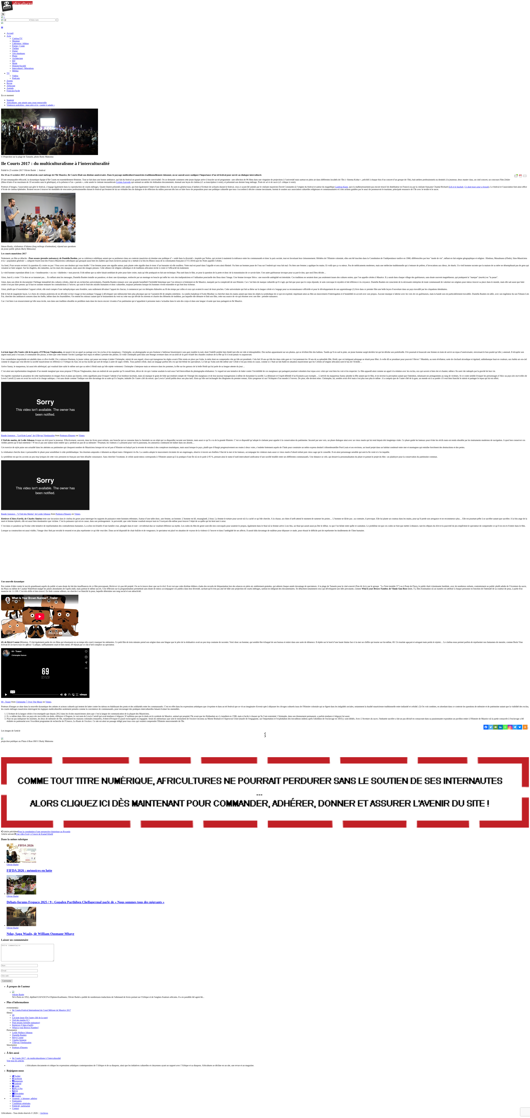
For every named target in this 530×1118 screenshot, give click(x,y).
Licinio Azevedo (123, 182)
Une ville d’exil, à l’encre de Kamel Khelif (34, 834)
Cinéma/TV (17, 38)
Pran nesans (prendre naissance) (26, 1022)
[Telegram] (514, 727)
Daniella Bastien (19, 1035)
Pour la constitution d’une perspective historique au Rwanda (44, 831)
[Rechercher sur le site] (3, 14)
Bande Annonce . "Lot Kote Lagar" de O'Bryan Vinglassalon (28, 435)
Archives (44, 1113)
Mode (14, 63)
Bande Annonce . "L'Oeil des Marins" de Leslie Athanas (25, 514)
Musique (16, 41)
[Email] (495, 727)
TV (8, 73)
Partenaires (17, 1101)
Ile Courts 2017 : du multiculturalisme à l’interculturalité (36, 1058)
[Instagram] (510, 727)
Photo (14, 56)
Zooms (10, 81)
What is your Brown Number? (25, 1027)
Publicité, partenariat (21, 1106)
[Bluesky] (519, 727)
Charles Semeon (19, 1040)
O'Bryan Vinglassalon (21, 1042)
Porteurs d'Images (67, 435)
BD (13, 61)
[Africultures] (17, 11)
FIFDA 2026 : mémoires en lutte (29, 870)
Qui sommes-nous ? (16, 1065)
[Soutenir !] (265, 792)
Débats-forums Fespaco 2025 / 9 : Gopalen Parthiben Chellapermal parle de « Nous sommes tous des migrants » (85, 902)
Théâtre (15, 48)
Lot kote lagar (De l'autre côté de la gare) (30, 1017)
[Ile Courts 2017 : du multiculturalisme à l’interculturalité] (49, 154)
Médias (15, 71)
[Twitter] (490, 727)
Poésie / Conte (18, 46)
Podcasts (16, 78)
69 (13, 1015)
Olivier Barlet (12, 864)
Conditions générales (21, 1103)
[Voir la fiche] (13, 992)
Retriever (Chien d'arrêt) (22, 1025)
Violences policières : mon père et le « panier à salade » (31, 105)
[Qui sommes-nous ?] (2, 23)
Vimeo (81, 435)
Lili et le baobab (456, 187)
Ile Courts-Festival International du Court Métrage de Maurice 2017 (41, 1010)
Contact (15, 1108)
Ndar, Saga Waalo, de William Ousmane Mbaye (40, 934)
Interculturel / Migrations (23, 68)
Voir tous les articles (15, 1061)
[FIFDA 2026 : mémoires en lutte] (21, 862)
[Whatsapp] (505, 727)
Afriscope (11, 86)
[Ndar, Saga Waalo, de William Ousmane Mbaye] (21, 925)
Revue (9, 83)
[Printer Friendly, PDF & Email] (521, 177)
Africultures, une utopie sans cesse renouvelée (27, 102)
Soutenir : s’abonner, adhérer (24, 1098)
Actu (9, 36)
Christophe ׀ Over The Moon (29, 702)
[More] (525, 727)
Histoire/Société (19, 66)
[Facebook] (485, 727)
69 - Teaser (6, 702)
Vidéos (15, 76)
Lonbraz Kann (341, 187)
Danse (15, 51)
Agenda (10, 88)
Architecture (17, 58)
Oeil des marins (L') (20, 1020)
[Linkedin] (500, 727)
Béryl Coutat (17, 1037)
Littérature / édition (20, 43)
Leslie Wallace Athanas (22, 1032)
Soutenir (10, 100)
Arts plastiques (18, 53)
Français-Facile (13, 91)
